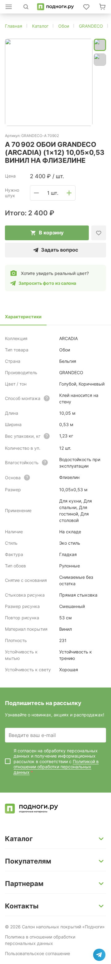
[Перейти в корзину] (102, 7)
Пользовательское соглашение (37, 953)
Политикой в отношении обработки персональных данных (56, 767)
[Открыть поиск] (26, 6)
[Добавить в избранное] (98, 232)
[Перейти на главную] (55, 6)
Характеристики (23, 316)
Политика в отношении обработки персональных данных (40, 940)
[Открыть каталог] (9, 7)
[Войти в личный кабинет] (86, 7)
